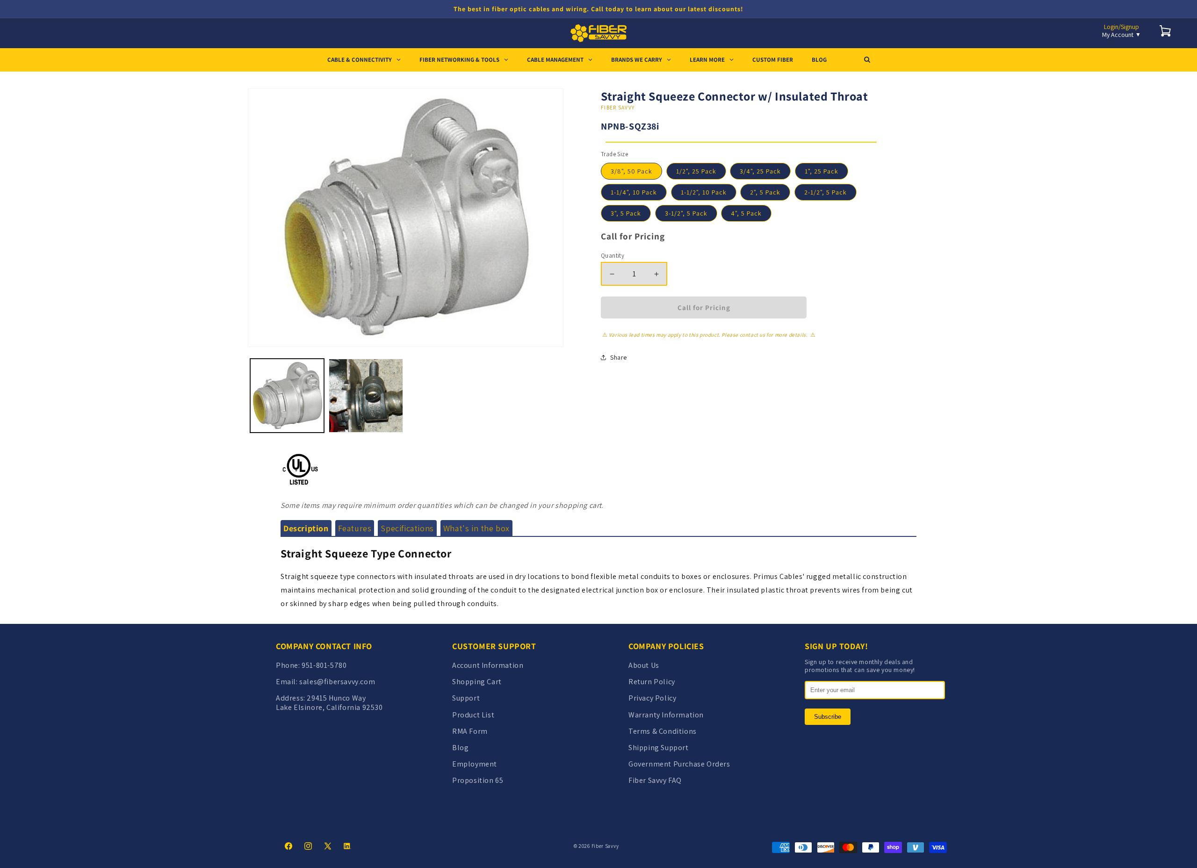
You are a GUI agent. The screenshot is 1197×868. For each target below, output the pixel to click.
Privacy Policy (652, 698)
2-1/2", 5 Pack (825, 192)
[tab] (306, 528)
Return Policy (651, 682)
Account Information (487, 665)
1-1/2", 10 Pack (704, 192)
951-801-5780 (324, 665)
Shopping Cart (477, 682)
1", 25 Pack (821, 171)
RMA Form (470, 731)
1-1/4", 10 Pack (634, 192)
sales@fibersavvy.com (337, 682)
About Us (643, 665)
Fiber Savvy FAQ (655, 780)
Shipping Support (658, 747)
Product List (473, 715)
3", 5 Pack (626, 213)
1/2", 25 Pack (696, 171)
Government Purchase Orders (679, 764)
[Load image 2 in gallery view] (366, 396)
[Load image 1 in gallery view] (287, 396)
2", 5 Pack (765, 192)
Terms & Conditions (662, 731)
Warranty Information (666, 715)
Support (466, 698)
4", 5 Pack (746, 213)
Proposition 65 (477, 780)
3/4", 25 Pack (760, 171)
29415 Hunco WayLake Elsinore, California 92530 (329, 702)
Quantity (612, 256)
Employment (474, 764)
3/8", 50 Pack (631, 171)
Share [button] (618, 357)
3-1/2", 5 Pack (686, 213)
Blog (460, 747)
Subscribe (827, 716)
